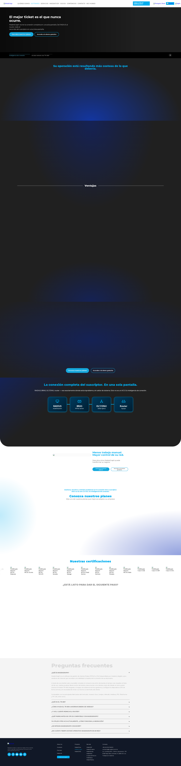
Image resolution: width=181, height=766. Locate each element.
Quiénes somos (24, 3)
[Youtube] (17, 754)
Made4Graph (77, 749)
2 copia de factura (91, 755)
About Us (59, 744)
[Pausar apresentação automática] (170, 55)
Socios (63, 3)
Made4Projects (91, 749)
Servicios (44, 3)
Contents (59, 747)
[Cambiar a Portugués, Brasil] (159, 3)
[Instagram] (24, 754)
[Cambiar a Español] (170, 3)
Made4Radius (90, 759)
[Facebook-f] (13, 754)
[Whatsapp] (9, 754)
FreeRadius (89, 757)
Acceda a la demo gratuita (46, 34)
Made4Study (54, 3)
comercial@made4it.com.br (110, 749)
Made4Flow (77, 747)
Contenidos (71, 3)
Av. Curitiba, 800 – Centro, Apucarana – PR (114, 751)
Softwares (35, 3)
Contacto (81, 3)
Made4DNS (77, 751)
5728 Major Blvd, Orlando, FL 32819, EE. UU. (114, 753)
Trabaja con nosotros (108, 755)
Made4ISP (89, 747)
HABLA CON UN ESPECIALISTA (138, 3)
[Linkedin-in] (21, 754)
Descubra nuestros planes (21, 34)
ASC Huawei (90, 3)
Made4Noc (89, 753)
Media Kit (59, 753)
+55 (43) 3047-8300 (107, 747)
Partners (59, 750)
